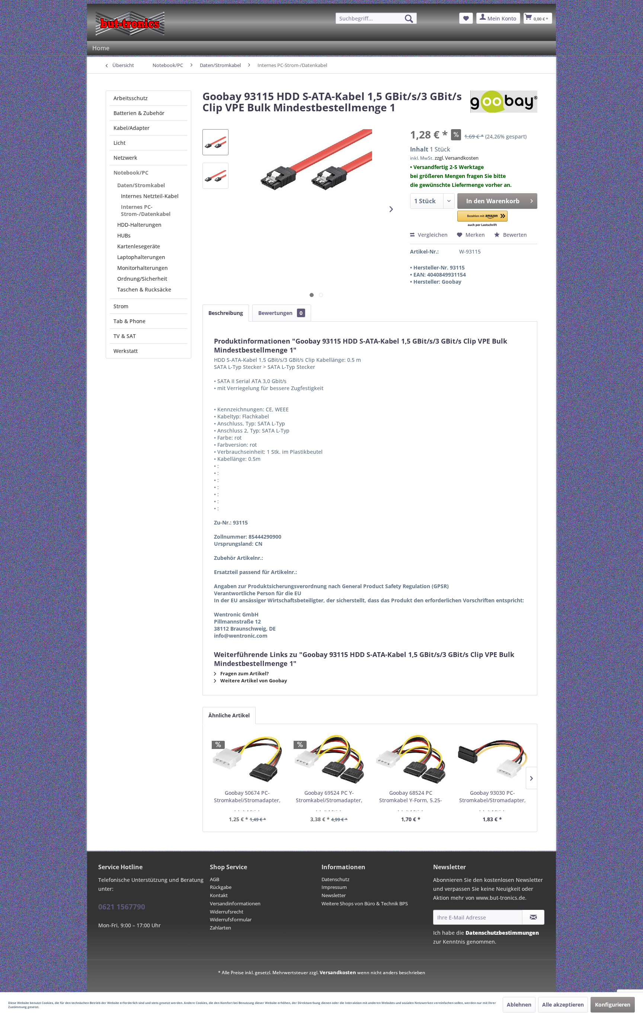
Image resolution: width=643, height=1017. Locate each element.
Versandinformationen (235, 903)
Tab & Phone (129, 321)
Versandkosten (338, 972)
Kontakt (219, 895)
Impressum (334, 887)
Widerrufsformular (231, 919)
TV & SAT (124, 335)
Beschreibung (225, 312)
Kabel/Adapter (131, 127)
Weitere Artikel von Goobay (253, 680)
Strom (120, 306)
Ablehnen (519, 1004)
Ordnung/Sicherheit (142, 278)
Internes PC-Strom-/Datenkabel (145, 210)
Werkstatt (125, 350)
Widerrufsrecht (226, 911)
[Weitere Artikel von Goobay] (503, 103)
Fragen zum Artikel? (244, 673)
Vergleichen (432, 234)
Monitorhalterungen (142, 267)
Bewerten (514, 234)
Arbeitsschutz (130, 98)
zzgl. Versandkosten (457, 157)
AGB (214, 879)
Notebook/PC (130, 172)
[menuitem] (376, 18)
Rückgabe (220, 887)
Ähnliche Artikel (229, 715)
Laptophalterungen (141, 257)
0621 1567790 (121, 907)
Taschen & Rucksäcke (144, 289)
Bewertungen (280, 312)
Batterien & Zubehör (138, 113)
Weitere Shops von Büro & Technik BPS (365, 903)
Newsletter (334, 895)
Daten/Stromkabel (141, 185)
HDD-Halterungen (139, 224)
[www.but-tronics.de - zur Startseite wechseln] (130, 23)
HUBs (124, 235)
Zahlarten (220, 927)
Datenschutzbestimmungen (502, 932)
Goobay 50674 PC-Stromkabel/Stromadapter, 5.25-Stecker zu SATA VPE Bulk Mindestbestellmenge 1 (247, 796)
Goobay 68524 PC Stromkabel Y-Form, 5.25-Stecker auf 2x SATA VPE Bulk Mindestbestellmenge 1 (410, 796)
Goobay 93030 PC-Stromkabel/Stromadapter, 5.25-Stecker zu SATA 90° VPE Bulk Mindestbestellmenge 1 (492, 796)
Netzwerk (125, 157)
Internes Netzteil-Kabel (150, 196)
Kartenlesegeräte (138, 246)
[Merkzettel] (466, 18)
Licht (119, 142)
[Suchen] (409, 19)
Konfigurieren (612, 1004)
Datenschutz (335, 879)
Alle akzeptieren (563, 1004)
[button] (482, 219)
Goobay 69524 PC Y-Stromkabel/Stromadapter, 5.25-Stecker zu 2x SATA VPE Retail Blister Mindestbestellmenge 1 (329, 796)
